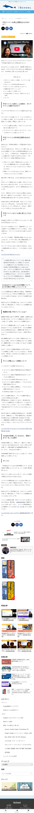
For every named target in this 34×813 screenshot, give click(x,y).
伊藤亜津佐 (13, 547)
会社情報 (9, 805)
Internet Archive (20, 502)
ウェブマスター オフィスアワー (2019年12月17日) (15, 513)
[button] (31, 774)
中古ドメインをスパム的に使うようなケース (16, 86)
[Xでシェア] (3, 28)
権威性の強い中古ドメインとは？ (13, 89)
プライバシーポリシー (25, 808)
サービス (25, 805)
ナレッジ (9, 806)
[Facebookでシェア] (7, 28)
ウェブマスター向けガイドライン (10, 254)
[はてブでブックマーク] (11, 28)
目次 (15, 77)
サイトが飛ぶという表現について (13, 91)
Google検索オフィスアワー (9, 36)
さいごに (7, 97)
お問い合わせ (9, 808)
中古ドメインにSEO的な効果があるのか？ (15, 84)
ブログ (25, 806)
